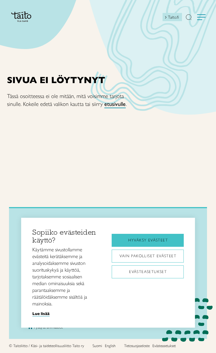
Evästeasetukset (148, 271)
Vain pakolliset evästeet (148, 256)
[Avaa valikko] (201, 17)
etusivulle (115, 104)
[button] (189, 17)
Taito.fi (173, 17)
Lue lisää (41, 313)
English (110, 345)
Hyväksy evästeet (148, 240)
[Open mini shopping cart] (157, 18)
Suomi (97, 345)
